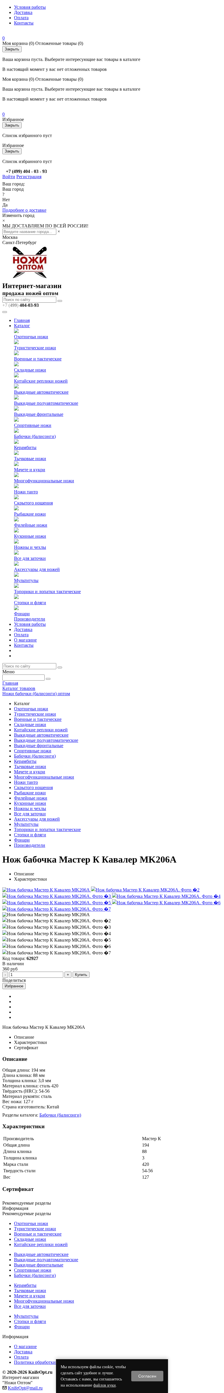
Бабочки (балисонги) (35, 436)
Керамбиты (25, 447)
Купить (81, 975)
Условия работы (30, 7)
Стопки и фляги (30, 602)
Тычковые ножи (30, 458)
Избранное (14, 986)
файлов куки (104, 1385)
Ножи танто (26, 491)
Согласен (147, 1376)
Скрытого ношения (33, 502)
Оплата (21, 17)
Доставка (23, 12)
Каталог (22, 325)
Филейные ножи (30, 525)
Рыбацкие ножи (30, 513)
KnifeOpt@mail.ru (25, 1387)
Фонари (22, 613)
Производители (29, 618)
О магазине (25, 639)
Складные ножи (30, 369)
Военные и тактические (38, 358)
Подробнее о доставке (24, 210)
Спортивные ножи (32, 425)
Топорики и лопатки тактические (47, 591)
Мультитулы (26, 580)
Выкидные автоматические (41, 392)
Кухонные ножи (30, 536)
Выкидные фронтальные (38, 414)
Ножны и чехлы (30, 547)
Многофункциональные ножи (44, 480)
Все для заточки (30, 558)
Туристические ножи (35, 347)
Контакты (24, 22)
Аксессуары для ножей (37, 569)
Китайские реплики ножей (41, 381)
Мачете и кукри (29, 469)
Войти (8, 176)
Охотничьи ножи (31, 336)
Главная (22, 320)
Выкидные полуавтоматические (46, 403)
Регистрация (28, 176)
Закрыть (12, 49)
